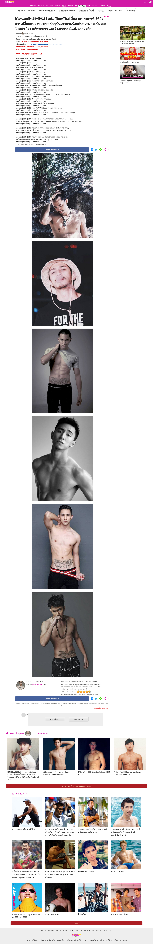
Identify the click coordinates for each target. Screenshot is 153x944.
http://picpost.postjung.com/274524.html (31, 61)
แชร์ (107, 149)
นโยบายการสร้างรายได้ (74, 940)
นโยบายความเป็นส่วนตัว (48, 940)
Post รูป (131, 10)
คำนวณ (94, 6)
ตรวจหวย (41, 6)
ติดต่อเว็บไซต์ (94, 940)
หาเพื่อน (58, 6)
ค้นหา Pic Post (115, 10)
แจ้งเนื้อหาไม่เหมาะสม (101, 708)
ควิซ (88, 6)
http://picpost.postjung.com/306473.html (31, 106)
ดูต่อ (76, 923)
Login (55, 719)
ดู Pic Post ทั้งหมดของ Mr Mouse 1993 (76, 786)
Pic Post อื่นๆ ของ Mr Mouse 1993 (27, 733)
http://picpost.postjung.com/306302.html (31, 83)
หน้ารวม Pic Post (26, 10)
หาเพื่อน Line (72, 6)
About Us (85, 940)
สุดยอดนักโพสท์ (86, 10)
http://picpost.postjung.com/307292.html (31, 124)
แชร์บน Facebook (52, 149)
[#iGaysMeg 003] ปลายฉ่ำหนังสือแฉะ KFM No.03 (94, 773)
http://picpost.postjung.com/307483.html (31, 142)
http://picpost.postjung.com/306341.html (31, 92)
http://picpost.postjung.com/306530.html (31, 115)
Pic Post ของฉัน (47, 10)
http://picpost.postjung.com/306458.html (31, 101)
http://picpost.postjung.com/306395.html (31, 97)
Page (109, 6)
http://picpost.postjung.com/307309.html (31, 133)
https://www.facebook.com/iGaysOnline (33, 144)
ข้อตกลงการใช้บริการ (32, 940)
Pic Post (82, 6)
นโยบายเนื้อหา (61, 940)
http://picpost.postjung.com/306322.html (31, 88)
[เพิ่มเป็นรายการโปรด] (108, 16)
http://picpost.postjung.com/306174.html (31, 79)
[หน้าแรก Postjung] (9, 2)
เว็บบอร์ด (49, 6)
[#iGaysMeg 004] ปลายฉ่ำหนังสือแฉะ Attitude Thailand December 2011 (56, 773)
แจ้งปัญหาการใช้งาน (106, 940)
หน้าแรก (33, 6)
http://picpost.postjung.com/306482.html (31, 110)
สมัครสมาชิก (78, 719)
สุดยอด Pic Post (67, 10)
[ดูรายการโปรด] (105, 16)
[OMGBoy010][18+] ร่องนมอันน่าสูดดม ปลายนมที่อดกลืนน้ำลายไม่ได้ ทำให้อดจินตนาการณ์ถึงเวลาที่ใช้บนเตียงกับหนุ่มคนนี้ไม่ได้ (23, 776)
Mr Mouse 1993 (28, 33)
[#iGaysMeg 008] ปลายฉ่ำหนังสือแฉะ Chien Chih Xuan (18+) (127, 773)
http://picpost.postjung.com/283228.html (31, 70)
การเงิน (102, 6)
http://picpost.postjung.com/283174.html (31, 65)
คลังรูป (101, 10)
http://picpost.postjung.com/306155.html (31, 74)
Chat (64, 6)
